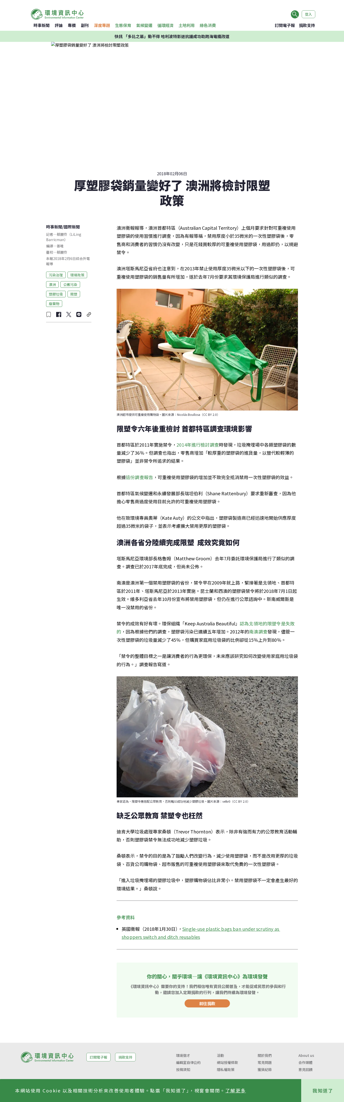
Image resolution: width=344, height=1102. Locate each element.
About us (306, 1055)
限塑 (73, 293)
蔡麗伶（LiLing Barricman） (63, 237)
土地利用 (187, 25)
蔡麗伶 (62, 252)
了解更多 (235, 1090)
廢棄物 (54, 303)
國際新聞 (72, 227)
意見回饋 (305, 1069)
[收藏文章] (48, 314)
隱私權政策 (225, 1069)
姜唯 (60, 245)
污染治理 (56, 274)
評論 (59, 25)
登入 (308, 14)
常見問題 (265, 1062)
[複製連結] (88, 314)
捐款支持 (307, 25)
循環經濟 (165, 25)
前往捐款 (207, 1003)
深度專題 (102, 25)
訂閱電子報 (285, 25)
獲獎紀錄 (265, 1069)
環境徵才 (183, 1055)
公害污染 (70, 284)
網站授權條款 (227, 1062)
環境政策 (77, 274)
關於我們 (265, 1055)
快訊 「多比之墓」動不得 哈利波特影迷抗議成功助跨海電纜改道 (172, 36)
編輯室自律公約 (188, 1062)
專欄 (72, 25)
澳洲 (52, 284)
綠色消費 (208, 25)
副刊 (85, 25)
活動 (220, 1055)
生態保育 (123, 25)
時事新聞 (41, 25)
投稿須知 (183, 1069)
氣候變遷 (144, 25)
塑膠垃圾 (56, 293)
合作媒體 (305, 1062)
